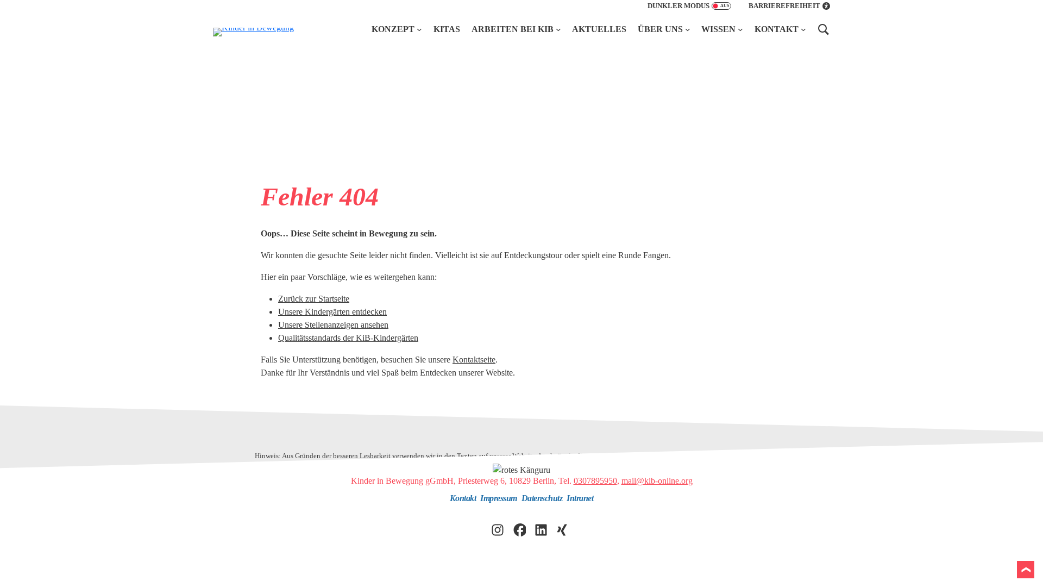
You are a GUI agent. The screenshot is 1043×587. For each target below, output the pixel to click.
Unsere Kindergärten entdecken (332, 311)
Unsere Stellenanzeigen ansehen (333, 324)
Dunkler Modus (678, 6)
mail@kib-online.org (657, 480)
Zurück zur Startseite (313, 298)
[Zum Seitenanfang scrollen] (1025, 569)
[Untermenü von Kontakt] (803, 29)
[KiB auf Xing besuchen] (562, 528)
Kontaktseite (474, 359)
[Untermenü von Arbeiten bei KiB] (558, 29)
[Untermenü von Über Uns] (687, 29)
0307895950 (595, 480)
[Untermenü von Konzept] (419, 29)
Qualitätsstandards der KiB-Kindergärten (348, 337)
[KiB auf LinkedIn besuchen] (541, 528)
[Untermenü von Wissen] (740, 29)
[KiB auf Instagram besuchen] (497, 528)
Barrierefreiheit (784, 6)
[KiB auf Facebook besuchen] (519, 528)
